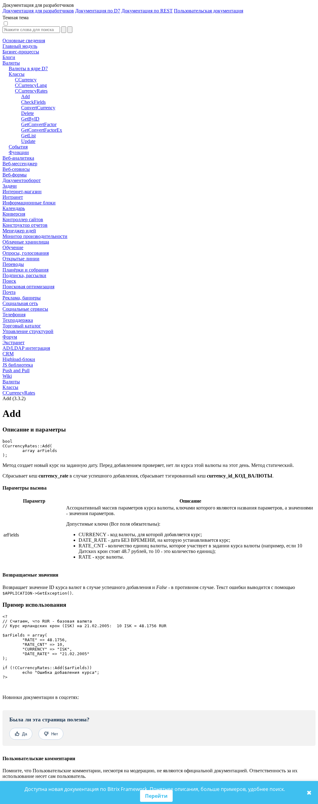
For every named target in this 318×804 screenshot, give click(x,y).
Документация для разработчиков (38, 10)
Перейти (156, 796)
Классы (10, 387)
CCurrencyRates (18, 392)
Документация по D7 (97, 10)
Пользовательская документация (208, 10)
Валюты (11, 381)
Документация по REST (147, 10)
